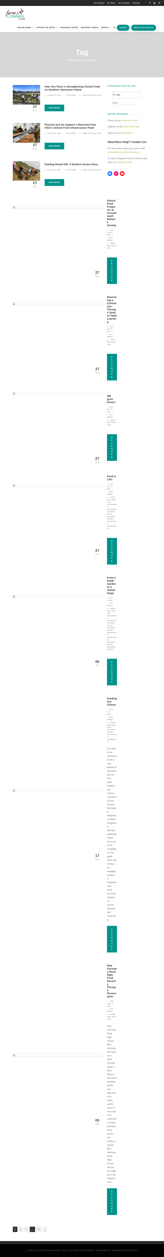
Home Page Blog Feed (92, 95)
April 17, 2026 (110, 711)
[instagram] (159, 3)
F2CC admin (71, 95)
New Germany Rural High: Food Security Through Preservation (112, 981)
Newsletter (127, 133)
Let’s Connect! (124, 3)
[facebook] (149, 3)
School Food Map (131, 126)
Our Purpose (99, 3)
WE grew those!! (111, 399)
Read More (54, 108)
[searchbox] (126, 95)
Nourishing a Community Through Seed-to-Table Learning (112, 309)
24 (39, 1229)
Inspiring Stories (90, 28)
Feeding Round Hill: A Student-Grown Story (71, 164)
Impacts (105, 28)
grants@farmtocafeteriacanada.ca (124, 152)
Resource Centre (69, 28)
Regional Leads (124, 162)
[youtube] (154, 3)
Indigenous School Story (111, 511)
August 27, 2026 (54, 95)
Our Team (111, 3)
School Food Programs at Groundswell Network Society (111, 213)
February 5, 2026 (110, 1003)
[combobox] (126, 95)
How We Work (24, 28)
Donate (123, 28)
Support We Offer (45, 28)
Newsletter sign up (143, 28)
